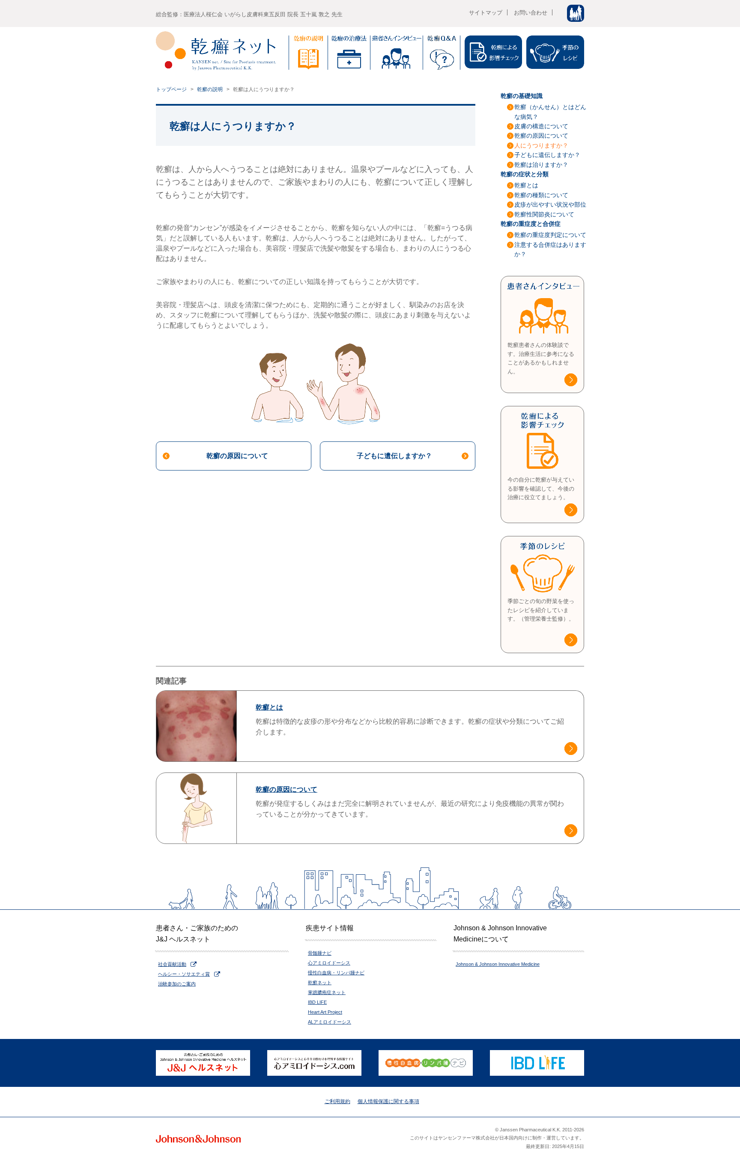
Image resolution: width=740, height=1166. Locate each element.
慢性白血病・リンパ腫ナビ (336, 972)
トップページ (171, 89)
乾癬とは (526, 185)
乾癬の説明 (308, 53)
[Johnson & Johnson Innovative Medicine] (198, 1138)
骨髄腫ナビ (319, 953)
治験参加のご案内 (177, 983)
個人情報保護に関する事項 (388, 1101)
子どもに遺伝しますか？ (394, 455)
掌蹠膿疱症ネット (327, 992)
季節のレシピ (555, 53)
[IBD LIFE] (537, 1063)
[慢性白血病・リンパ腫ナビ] (426, 1063)
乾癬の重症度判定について (550, 234)
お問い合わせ (530, 12)
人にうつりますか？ (541, 145)
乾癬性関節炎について (544, 214)
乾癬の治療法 (349, 53)
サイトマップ (485, 12)
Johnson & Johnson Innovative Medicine (498, 964)
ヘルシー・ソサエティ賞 (184, 974)
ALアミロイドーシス (329, 1021)
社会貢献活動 (172, 964)
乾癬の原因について (237, 455)
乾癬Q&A (441, 53)
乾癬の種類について (541, 195)
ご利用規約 (337, 1101)
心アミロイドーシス (329, 962)
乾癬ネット (319, 982)
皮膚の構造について (541, 126)
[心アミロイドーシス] (314, 1063)
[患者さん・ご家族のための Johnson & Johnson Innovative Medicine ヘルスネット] (203, 1063)
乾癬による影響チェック (493, 53)
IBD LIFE (317, 1002)
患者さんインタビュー (396, 53)
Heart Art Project (325, 1012)
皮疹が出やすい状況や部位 (550, 204)
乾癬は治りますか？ (541, 164)
